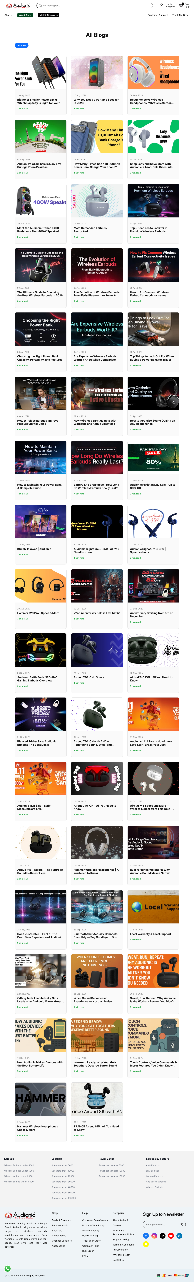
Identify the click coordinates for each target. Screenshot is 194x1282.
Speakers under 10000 (63, 1170)
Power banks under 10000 (112, 1170)
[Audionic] (18, 5)
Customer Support (158, 15)
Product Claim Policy (93, 1225)
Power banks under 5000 (111, 1165)
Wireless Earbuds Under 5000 (19, 1170)
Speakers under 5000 (62, 1165)
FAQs (85, 1256)
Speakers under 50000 (63, 1192)
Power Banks (59, 1235)
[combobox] (94, 5)
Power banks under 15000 (112, 1176)
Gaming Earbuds (154, 1176)
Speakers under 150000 (64, 1198)
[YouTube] (171, 1236)
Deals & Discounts (62, 1220)
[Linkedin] (179, 1236)
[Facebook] (146, 1236)
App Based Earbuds (156, 1181)
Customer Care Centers (95, 1220)
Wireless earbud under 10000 (19, 1181)
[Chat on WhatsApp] (7, 1271)
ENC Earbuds (152, 1170)
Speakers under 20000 (63, 1176)
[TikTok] (163, 1236)
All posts (21, 45)
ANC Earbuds (152, 1165)
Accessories (58, 1245)
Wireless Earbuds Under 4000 (19, 1165)
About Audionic (121, 1220)
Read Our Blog (90, 1235)
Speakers (57, 1230)
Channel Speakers (62, 1240)
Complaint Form (90, 1245)
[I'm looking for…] (40, 5)
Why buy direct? (121, 1254)
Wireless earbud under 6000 (18, 1176)
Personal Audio (60, 1225)
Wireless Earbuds (154, 1187)
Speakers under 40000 (63, 1187)
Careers (117, 1225)
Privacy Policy (120, 1249)
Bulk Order (88, 1250)
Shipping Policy (121, 1239)
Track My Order (180, 15)
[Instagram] (154, 1236)
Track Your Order (91, 1240)
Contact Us (118, 1260)
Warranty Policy (90, 1230)
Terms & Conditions (123, 1244)
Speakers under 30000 (63, 1181)
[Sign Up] (182, 1224)
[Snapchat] (146, 1244)
